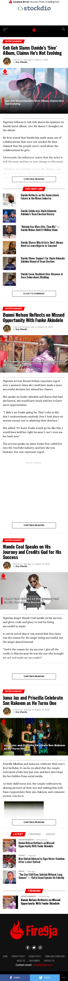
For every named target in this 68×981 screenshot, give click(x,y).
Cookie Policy (35, 956)
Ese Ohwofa (21, 62)
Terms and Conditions (55, 956)
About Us (21, 960)
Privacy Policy (18, 956)
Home (5, 956)
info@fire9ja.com (42, 965)
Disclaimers (34, 960)
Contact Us (49, 960)
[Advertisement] (34, 490)
